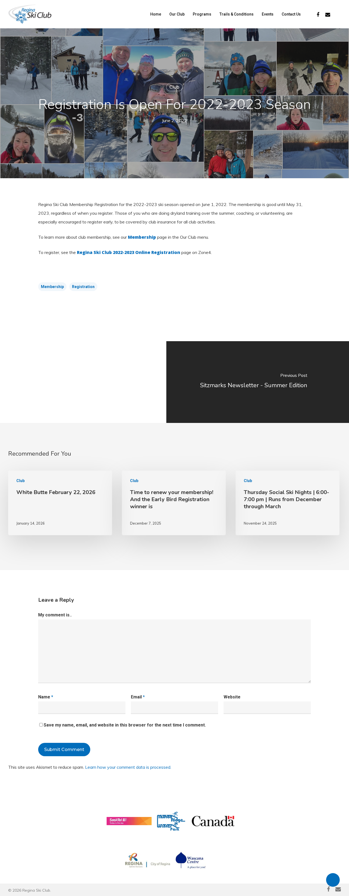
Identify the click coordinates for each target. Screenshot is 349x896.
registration (83, 286)
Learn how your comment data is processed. (128, 767)
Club (174, 87)
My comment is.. (55, 614)
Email (138, 697)
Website (232, 697)
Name (45, 697)
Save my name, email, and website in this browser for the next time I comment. (125, 725)
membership (52, 286)
